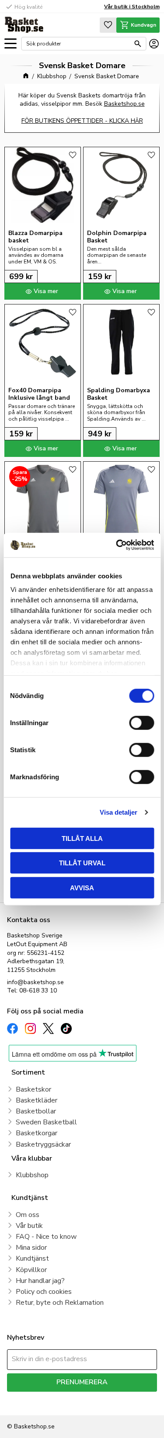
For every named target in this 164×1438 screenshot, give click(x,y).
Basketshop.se (124, 104)
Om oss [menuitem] (27, 1215)
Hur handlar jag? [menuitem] (40, 1281)
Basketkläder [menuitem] (36, 1100)
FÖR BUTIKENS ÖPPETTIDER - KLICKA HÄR (82, 121)
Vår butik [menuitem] (29, 1226)
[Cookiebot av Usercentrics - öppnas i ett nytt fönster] (117, 545)
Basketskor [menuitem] (33, 1089)
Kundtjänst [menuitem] (32, 1258)
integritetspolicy (28, 1403)
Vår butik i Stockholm (132, 6)
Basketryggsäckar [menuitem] (43, 1144)
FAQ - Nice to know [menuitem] (46, 1236)
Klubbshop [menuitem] (32, 1175)
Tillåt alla (82, 838)
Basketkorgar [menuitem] (36, 1133)
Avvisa (82, 887)
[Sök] (137, 44)
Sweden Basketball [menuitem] (46, 1122)
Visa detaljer (118, 812)
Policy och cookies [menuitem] (44, 1291)
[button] (10, 44)
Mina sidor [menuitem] (31, 1247)
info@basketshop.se (35, 982)
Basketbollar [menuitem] (36, 1111)
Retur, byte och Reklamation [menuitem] (60, 1302)
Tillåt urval (82, 863)
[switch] (141, 722)
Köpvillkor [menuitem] (31, 1270)
